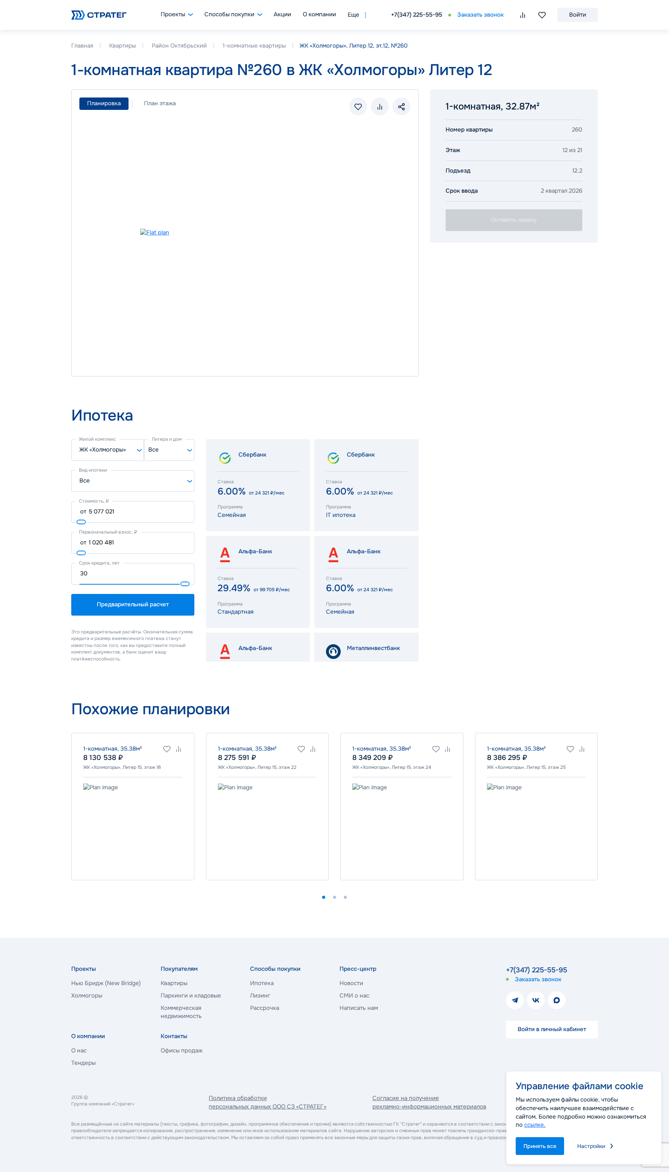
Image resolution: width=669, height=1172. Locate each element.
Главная (82, 46)
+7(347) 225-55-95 (416, 15)
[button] (323, 897)
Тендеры (83, 1063)
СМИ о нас (354, 995)
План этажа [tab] (160, 103)
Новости (351, 983)
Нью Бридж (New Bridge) (106, 983)
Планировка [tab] (104, 103)
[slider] (81, 522)
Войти (577, 15)
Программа (230, 507)
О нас (79, 1050)
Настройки (591, 1146)
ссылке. (534, 1125)
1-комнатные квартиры (254, 46)
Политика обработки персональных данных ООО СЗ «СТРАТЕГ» (267, 1102)
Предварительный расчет (133, 604)
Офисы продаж (181, 1050)
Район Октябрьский (179, 46)
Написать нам (359, 1008)
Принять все (539, 1146)
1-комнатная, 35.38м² (112, 749)
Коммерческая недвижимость (181, 1012)
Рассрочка (264, 1008)
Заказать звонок (480, 15)
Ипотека (262, 983)
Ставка (226, 482)
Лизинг (260, 995)
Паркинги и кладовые (191, 995)
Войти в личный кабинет (552, 1029)
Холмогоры (86, 995)
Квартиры (122, 46)
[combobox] (107, 450)
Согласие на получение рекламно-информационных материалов (429, 1102)
